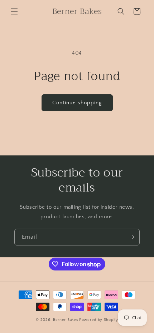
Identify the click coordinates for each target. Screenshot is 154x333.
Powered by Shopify (98, 320)
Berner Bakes (65, 320)
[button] (14, 11)
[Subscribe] (131, 237)
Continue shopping (77, 103)
